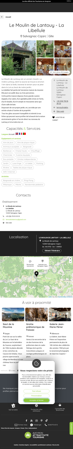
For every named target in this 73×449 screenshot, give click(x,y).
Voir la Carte (13, 410)
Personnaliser (36, 396)
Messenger (37, 425)
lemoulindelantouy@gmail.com (63, 107)
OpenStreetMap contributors (65, 297)
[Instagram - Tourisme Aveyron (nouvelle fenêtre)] (36, 420)
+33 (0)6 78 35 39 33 (62, 102)
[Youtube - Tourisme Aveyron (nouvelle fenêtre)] (31, 420)
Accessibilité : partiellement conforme (41, 445)
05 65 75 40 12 (53, 425)
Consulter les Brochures (60, 409)
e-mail (13, 370)
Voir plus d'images (60, 72)
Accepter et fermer (36, 400)
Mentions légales (24, 445)
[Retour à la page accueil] (2, 17)
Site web (60, 111)
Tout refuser (36, 391)
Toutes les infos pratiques (36, 410)
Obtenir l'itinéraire (52, 251)
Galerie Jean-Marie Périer (57, 325)
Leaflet (50, 297)
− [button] (70, 261)
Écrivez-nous (22, 425)
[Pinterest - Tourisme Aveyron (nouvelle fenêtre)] (41, 420)
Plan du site (55, 445)
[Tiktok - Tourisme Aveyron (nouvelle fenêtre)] (46, 420)
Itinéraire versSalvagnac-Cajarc (42, 265)
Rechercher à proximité (30, 265)
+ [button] (70, 259)
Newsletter (71, 428)
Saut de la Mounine (8, 325)
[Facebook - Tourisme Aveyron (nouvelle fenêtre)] (26, 420)
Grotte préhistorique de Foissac (35, 327)
